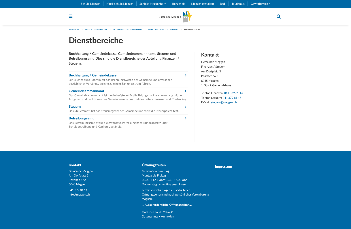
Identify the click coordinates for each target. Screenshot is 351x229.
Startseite (74, 30)
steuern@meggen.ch (224, 102)
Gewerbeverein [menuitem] (262, 3)
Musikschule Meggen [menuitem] (121, 3)
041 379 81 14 (233, 93)
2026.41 (168, 212)
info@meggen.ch (79, 194)
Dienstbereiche (192, 30)
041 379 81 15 (232, 97)
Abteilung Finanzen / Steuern (163, 30)
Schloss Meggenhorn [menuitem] (154, 3)
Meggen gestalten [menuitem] (204, 3)
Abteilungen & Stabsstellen (127, 30)
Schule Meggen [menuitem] (92, 3)
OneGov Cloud (151, 212)
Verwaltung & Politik (96, 30)
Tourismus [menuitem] (240, 3)
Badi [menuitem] (224, 3)
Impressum (223, 166)
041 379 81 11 (78, 190)
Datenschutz (150, 216)
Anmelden (167, 216)
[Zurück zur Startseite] (175, 16)
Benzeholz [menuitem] (180, 3)
